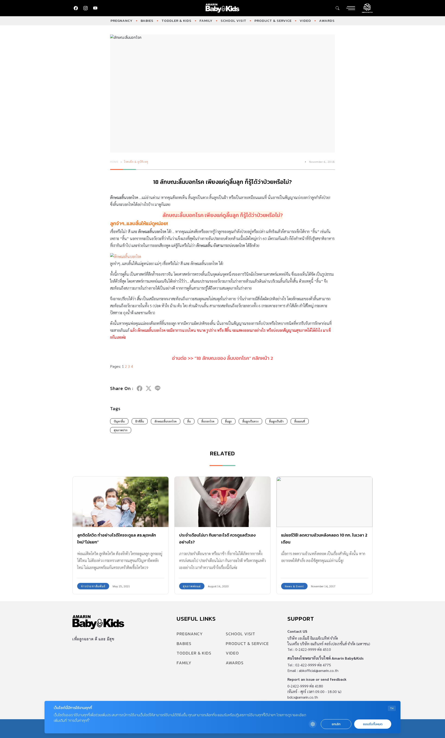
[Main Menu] (350, 8)
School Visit (233, 20)
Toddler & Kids (176, 20)
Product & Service (273, 20)
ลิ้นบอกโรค (207, 421)
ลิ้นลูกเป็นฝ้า (276, 421)
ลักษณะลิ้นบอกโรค (166, 421)
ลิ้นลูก (228, 421)
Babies (147, 20)
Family (206, 20)
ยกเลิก (336, 724)
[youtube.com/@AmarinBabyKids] (95, 8)
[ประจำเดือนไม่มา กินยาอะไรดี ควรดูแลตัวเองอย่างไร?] (222, 502)
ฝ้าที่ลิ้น (139, 421)
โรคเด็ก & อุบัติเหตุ (136, 161)
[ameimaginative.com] (367, 7)
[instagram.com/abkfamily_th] (85, 8)
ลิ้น (189, 421)
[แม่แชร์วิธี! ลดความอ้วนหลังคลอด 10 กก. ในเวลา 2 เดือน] (324, 502)
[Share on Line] (157, 388)
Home (114, 161)
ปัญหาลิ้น (119, 421)
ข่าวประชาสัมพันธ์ (93, 586)
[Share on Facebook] (139, 388)
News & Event (294, 586)
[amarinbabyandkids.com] (223, 8)
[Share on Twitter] (148, 388)
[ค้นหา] (337, 8)
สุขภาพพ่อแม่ (192, 586)
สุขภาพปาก (120, 430)
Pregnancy (122, 20)
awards (327, 20)
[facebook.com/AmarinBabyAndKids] (75, 8)
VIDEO (305, 20)
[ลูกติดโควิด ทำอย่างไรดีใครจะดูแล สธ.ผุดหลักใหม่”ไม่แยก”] (120, 502)
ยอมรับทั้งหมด (372, 724)
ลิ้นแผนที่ (299, 421)
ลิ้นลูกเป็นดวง (250, 421)
